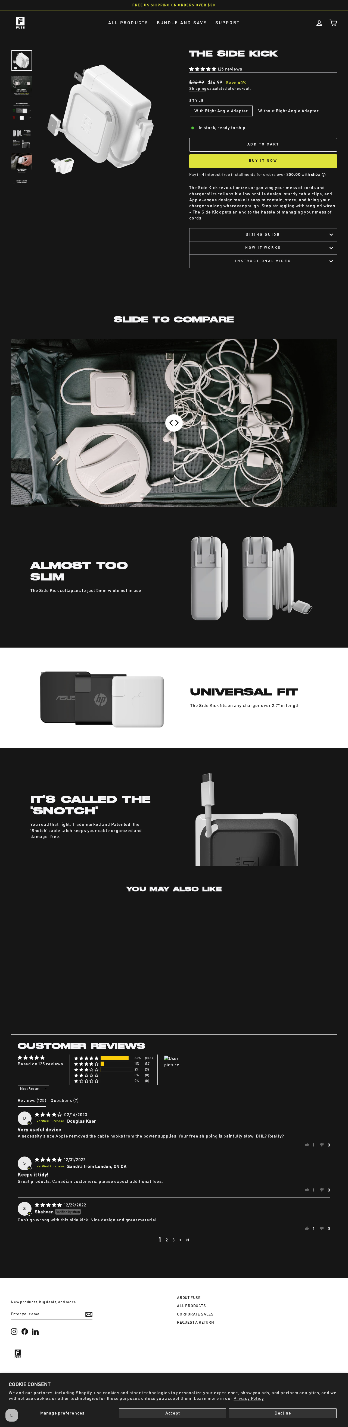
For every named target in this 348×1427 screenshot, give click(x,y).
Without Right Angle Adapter (288, 111)
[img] (49, 1115)
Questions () (65, 1100)
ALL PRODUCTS (128, 23)
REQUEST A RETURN (195, 1322)
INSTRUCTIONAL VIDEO (263, 261)
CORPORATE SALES (195, 1314)
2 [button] (167, 1240)
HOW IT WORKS (263, 248)
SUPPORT (227, 23)
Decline (283, 1413)
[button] (203, 69)
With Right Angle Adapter (221, 111)
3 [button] (173, 1240)
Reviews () (32, 1100)
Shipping (197, 89)
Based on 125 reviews (40, 1064)
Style (196, 101)
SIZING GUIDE (263, 235)
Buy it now (263, 161)
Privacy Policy (249, 1398)
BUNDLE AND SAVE (182, 23)
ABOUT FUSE (189, 1298)
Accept (172, 1413)
